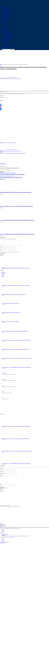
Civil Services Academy (6, 8)
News (4, 41)
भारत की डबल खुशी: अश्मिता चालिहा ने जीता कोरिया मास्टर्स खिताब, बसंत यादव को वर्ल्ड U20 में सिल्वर (15, 192)
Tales (6, 45)
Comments (3, 276)
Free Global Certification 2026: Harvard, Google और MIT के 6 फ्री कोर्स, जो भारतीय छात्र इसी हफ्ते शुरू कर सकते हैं (17, 358)
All (4, 13)
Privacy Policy (1, 524)
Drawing (7, 43)
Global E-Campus (12, 537)
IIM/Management (6, 9)
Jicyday (3, 385)
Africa (4, 20)
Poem (6, 44)
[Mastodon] (24, 106)
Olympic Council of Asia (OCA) (13, 142)
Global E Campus (9, 149)
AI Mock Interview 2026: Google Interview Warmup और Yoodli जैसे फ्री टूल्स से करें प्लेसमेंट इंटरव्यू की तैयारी (16, 340)
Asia (4, 19)
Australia (5, 21)
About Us (3, 6)
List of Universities (8, 34)
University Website (6, 33)
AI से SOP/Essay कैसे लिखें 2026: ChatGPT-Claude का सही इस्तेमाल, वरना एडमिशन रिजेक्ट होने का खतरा (15, 349)
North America (5, 29)
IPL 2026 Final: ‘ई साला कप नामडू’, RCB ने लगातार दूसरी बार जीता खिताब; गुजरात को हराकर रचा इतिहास (16, 206)
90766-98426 (3, 535)
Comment (1, 245)
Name (1, 247)
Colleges (5, 14)
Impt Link (3, 31)
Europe (4, 24)
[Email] (24, 108)
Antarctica (5, 23)
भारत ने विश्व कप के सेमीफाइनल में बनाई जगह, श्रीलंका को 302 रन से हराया (11, 312)
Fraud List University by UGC (7, 39)
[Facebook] (24, 104)
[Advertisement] (24, 57)
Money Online (3, 379)
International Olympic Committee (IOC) (4, 142)
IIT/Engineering (5, 10)
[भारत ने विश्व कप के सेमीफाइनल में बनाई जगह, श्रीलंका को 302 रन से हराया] (7, 311)
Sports (3, 47)
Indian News (4, 7)
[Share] (24, 109)
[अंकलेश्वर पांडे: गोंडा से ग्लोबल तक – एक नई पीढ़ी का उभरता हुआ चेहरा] (7, 320)
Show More (1, 151)
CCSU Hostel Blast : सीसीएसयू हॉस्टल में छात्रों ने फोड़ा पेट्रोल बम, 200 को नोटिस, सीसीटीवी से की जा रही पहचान (16, 285)
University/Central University (7, 12)
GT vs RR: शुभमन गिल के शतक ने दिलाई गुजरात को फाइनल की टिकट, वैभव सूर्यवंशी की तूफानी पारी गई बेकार (17, 220)
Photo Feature (5, 42)
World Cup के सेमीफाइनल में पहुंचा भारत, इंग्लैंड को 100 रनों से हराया (10, 303)
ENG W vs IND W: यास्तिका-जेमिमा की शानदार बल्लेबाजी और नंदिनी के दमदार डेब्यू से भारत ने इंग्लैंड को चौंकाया (17, 234)
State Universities (10, 35)
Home (0, 64)
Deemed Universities (10, 36)
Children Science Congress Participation (8, 46)
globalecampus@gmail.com (5, 534)
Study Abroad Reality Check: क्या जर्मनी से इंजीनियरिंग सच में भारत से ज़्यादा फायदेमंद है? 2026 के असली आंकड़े (16, 367)
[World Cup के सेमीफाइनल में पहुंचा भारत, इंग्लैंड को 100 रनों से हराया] (7, 302)
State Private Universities (10, 37)
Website (1, 250)
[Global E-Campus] (11, 4)
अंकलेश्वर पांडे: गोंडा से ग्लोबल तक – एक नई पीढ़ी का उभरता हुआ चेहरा (10, 321)
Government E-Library (6, 38)
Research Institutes (6, 17)
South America (5, 22)
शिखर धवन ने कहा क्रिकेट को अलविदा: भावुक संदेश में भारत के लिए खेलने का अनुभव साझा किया (14, 294)
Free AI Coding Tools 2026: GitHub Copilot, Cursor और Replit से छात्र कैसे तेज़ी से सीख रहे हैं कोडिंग (15, 331)
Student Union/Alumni (5, 30)
